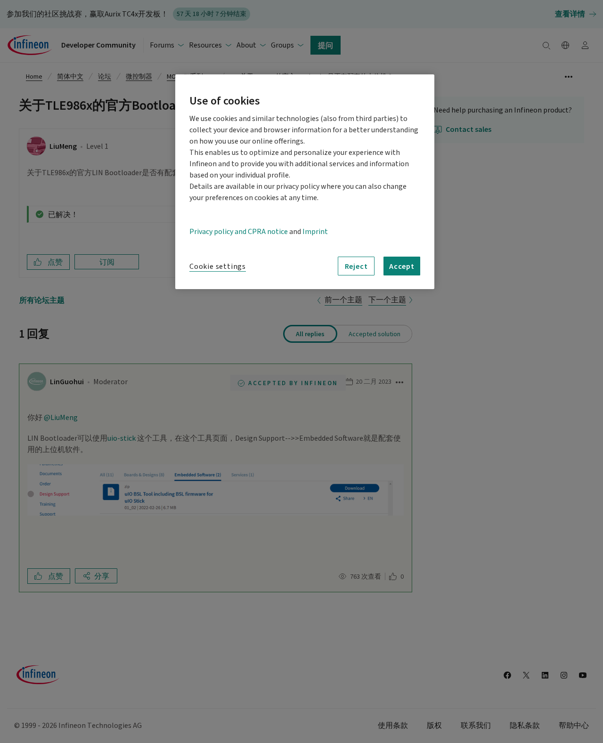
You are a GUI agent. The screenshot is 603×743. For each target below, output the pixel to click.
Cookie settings (217, 266)
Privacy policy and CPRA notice (238, 231)
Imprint (315, 231)
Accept (402, 266)
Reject (356, 266)
